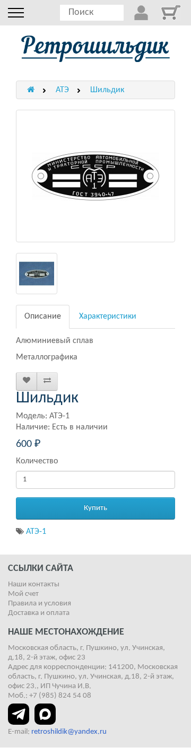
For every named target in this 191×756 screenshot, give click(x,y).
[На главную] (95, 49)
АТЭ (62, 90)
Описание (42, 316)
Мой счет (23, 594)
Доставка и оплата (39, 613)
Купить (95, 508)
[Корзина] (171, 12)
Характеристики (107, 316)
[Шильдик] (95, 176)
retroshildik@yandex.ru (69, 732)
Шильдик (107, 90)
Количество (37, 461)
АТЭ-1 (36, 532)
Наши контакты (33, 584)
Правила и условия (39, 604)
